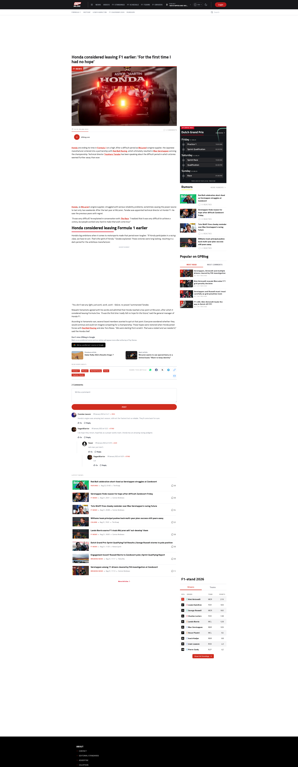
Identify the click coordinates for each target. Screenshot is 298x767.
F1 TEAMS (145, 4)
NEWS (98, 4)
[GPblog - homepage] (77, 4)
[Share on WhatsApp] (150, 370)
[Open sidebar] (91, 4)
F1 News (77, 68)
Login (220, 4)
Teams (213, 587)
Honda (75, 206)
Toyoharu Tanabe (78, 375)
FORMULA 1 (76, 12)
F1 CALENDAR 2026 (116, 12)
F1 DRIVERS (157, 4)
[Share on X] (162, 370)
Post (124, 407)
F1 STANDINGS (118, 4)
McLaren (85, 206)
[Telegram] (168, 370)
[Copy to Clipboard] (174, 370)
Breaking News (97, 559)
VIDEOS (106, 4)
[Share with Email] (174, 376)
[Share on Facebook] (156, 370)
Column (94, 522)
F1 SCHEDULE (133, 4)
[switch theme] (206, 4)
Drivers (191, 587)
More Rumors (217, 187)
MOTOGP (86, 12)
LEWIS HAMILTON (100, 12)
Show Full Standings (201, 656)
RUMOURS (131, 12)
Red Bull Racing (89, 328)
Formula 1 (76, 371)
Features (94, 485)
